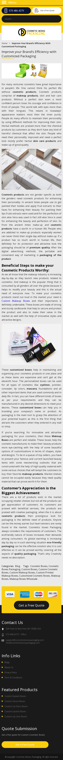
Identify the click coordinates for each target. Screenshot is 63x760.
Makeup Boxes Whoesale (23, 579)
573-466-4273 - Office (16, 634)
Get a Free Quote (47, 10)
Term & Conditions (13, 677)
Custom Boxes (29, 569)
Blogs (7, 662)
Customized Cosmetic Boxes (34, 575)
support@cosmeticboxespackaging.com (25, 640)
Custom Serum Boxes (15, 701)
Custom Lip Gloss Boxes (16, 706)
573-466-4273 (16, 10)
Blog (17, 566)
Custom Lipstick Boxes (15, 711)
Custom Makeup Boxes (16, 300)
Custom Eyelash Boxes (15, 696)
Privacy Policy (11, 672)
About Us (9, 667)
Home (4, 43)
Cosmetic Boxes (38, 566)
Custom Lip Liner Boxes (16, 716)
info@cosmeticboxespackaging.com (23, 642)
